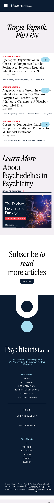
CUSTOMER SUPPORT (27, 397)
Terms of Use (22, 484)
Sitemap (37, 491)
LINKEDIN (27, 454)
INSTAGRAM (27, 450)
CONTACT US (27, 393)
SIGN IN (27, 410)
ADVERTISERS (27, 382)
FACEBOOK (27, 447)
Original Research (12, 57)
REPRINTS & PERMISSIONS (27, 390)
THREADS (27, 458)
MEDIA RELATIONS (27, 386)
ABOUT (27, 378)
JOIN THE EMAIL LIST (27, 416)
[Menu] (6, 6)
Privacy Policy (10, 484)
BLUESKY (27, 462)
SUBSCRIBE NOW (27, 425)
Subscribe (27, 281)
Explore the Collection (12, 191)
